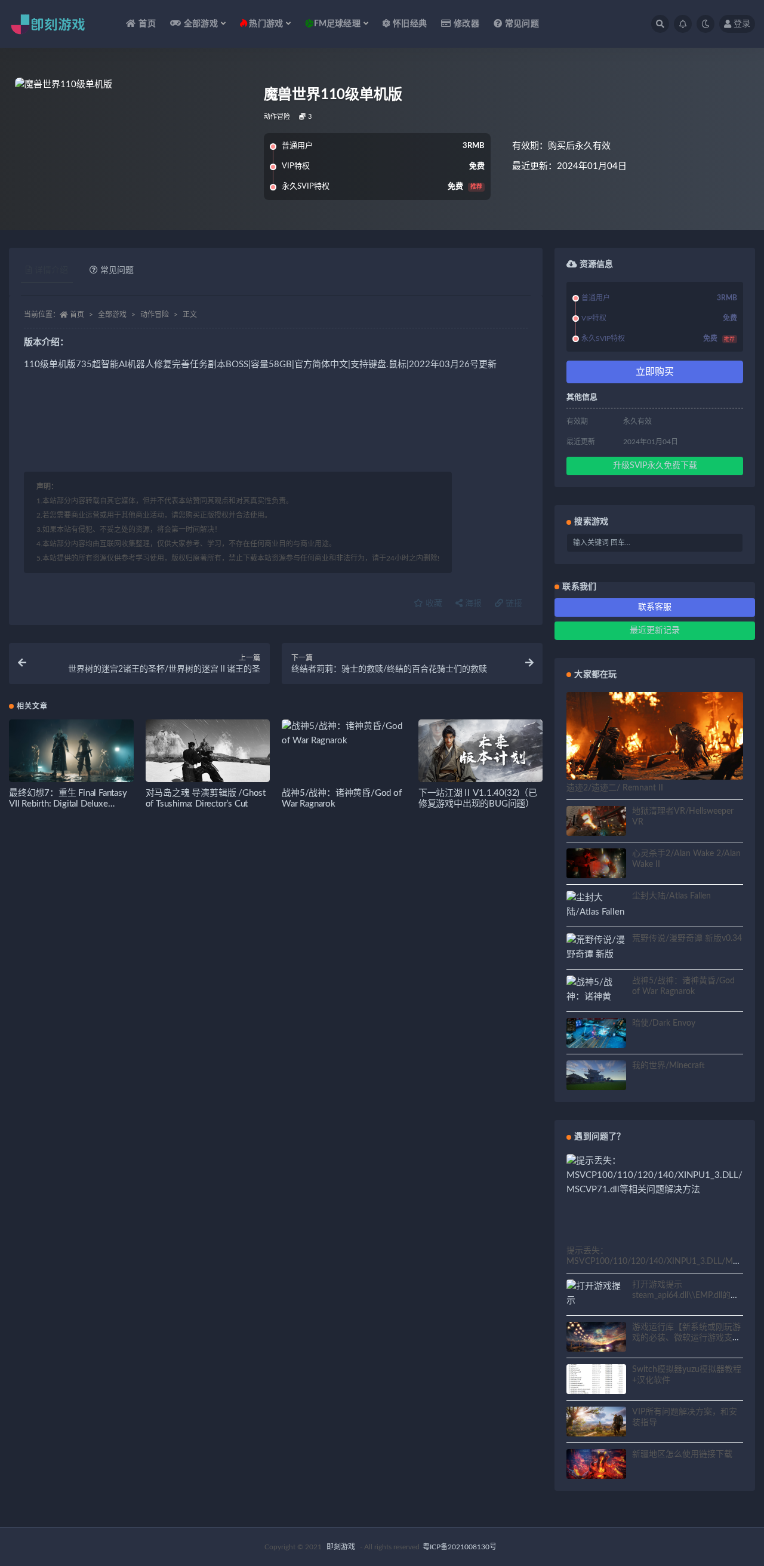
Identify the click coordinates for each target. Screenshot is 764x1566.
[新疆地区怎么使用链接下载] (596, 1465)
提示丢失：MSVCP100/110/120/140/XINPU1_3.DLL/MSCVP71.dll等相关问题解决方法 (652, 1261)
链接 (512, 603)
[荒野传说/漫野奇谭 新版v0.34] (596, 954)
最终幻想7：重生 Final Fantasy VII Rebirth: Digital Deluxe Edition (68, 804)
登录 (742, 24)
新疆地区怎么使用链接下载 (682, 1454)
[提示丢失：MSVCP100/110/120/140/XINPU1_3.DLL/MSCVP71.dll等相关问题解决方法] (654, 1175)
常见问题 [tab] (117, 270)
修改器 (466, 24)
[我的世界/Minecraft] (596, 1077)
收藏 (432, 603)
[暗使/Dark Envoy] (596, 1034)
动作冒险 (277, 116)
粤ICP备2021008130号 (460, 1546)
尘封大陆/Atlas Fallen (671, 896)
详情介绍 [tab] (51, 270)
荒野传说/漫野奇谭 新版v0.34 (687, 938)
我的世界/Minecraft (668, 1066)
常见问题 (522, 24)
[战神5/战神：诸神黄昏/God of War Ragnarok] (344, 733)
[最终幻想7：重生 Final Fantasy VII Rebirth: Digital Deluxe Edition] (71, 754)
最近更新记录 (655, 630)
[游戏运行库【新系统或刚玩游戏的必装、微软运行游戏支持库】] (596, 1338)
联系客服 (654, 607)
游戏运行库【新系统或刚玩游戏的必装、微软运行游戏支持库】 (686, 1338)
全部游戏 (112, 314)
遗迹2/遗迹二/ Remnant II (614, 788)
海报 (472, 603)
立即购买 (655, 372)
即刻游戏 (340, 1546)
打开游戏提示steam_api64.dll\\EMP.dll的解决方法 (685, 1295)
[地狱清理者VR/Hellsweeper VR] (596, 822)
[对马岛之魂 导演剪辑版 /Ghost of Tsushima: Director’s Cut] (208, 754)
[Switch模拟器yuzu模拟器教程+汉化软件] (596, 1386)
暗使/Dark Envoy (663, 1023)
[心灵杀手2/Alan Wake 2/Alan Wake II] (596, 865)
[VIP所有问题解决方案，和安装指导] (596, 1423)
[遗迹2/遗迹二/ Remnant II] (654, 741)
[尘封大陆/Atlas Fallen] (596, 905)
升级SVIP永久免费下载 (655, 466)
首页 (146, 24)
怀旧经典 (410, 24)
